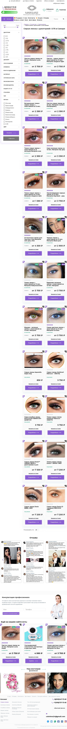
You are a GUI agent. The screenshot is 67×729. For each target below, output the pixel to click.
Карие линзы (4, 710)
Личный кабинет (42, 696)
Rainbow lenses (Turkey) (16, 708)
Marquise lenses (17, 702)
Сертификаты (60, 1)
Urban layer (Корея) (18, 711)
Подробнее (32, 74)
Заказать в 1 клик (33, 70)
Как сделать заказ (54, 696)
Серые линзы (5, 702)
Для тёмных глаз (4, 716)
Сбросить (12, 138)
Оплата (39, 20)
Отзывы (46, 18)
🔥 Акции (39, 18)
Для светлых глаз (4, 720)
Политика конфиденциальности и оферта (26, 724)
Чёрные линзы (5, 713)
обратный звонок (59, 708)
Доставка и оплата (28, 1)
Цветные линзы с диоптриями (32, 705)
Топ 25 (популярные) (33, 702)
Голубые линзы (5, 707)
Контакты (31, 18)
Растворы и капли (32, 714)
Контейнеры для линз (34, 711)
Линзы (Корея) (16, 714)
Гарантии (39, 1)
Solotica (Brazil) (16, 705)
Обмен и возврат (49, 1)
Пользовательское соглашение (26, 727)
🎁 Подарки (18, 18)
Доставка (32, 20)
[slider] (4, 27)
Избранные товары (58, 3)
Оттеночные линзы (33, 708)
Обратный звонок (10, 9)
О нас (25, 18)
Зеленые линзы (5, 705)
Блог (26, 20)
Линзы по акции (32, 717)
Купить (32, 661)
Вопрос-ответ (19, 20)
